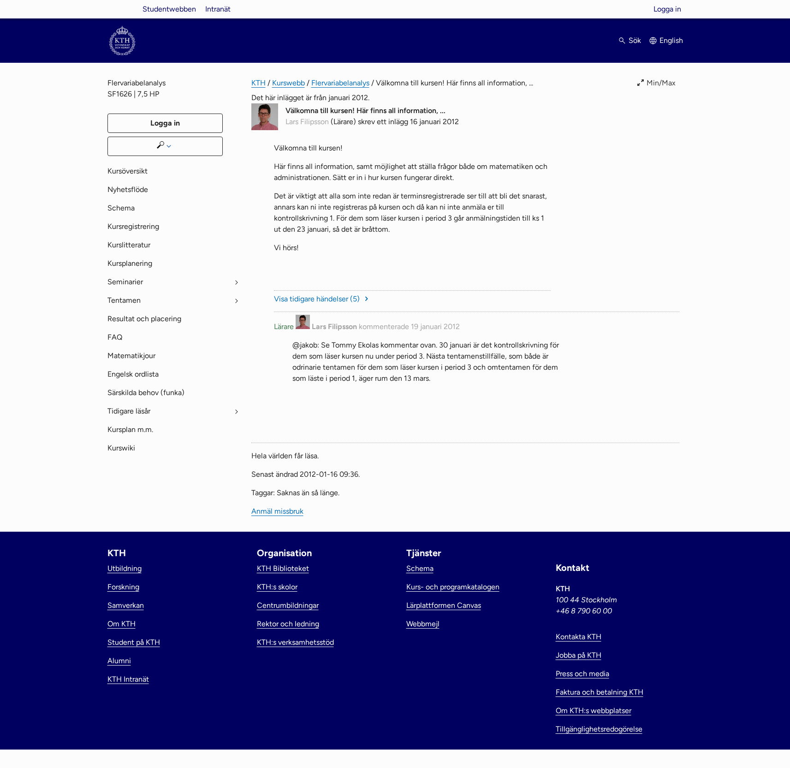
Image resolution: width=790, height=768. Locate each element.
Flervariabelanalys (340, 82)
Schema (121, 208)
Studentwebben (169, 9)
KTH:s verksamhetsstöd (295, 642)
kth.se (122, 9)
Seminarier (125, 281)
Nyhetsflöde (127, 189)
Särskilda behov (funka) (145, 392)
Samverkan (125, 605)
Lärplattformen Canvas (443, 605)
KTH (258, 82)
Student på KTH (133, 642)
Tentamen (124, 300)
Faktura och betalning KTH (599, 692)
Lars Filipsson (307, 121)
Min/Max (661, 82)
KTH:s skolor (277, 586)
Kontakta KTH (578, 636)
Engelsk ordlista (133, 374)
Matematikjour (131, 355)
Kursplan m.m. (130, 429)
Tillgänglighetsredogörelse (599, 729)
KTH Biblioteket (283, 568)
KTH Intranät (128, 679)
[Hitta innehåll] (165, 146)
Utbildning (124, 568)
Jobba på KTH (578, 655)
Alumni (119, 660)
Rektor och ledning (288, 623)
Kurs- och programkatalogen (452, 586)
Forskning (123, 586)
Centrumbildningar (288, 605)
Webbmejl (423, 623)
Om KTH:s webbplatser (593, 710)
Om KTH (121, 623)
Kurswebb (288, 82)
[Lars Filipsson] (264, 127)
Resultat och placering (144, 318)
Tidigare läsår (128, 411)
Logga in (667, 9)
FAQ (114, 337)
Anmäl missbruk (653, 396)
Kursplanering (129, 263)
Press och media (582, 673)
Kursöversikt (127, 171)
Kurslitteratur (128, 244)
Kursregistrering (133, 226)
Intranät (218, 9)
